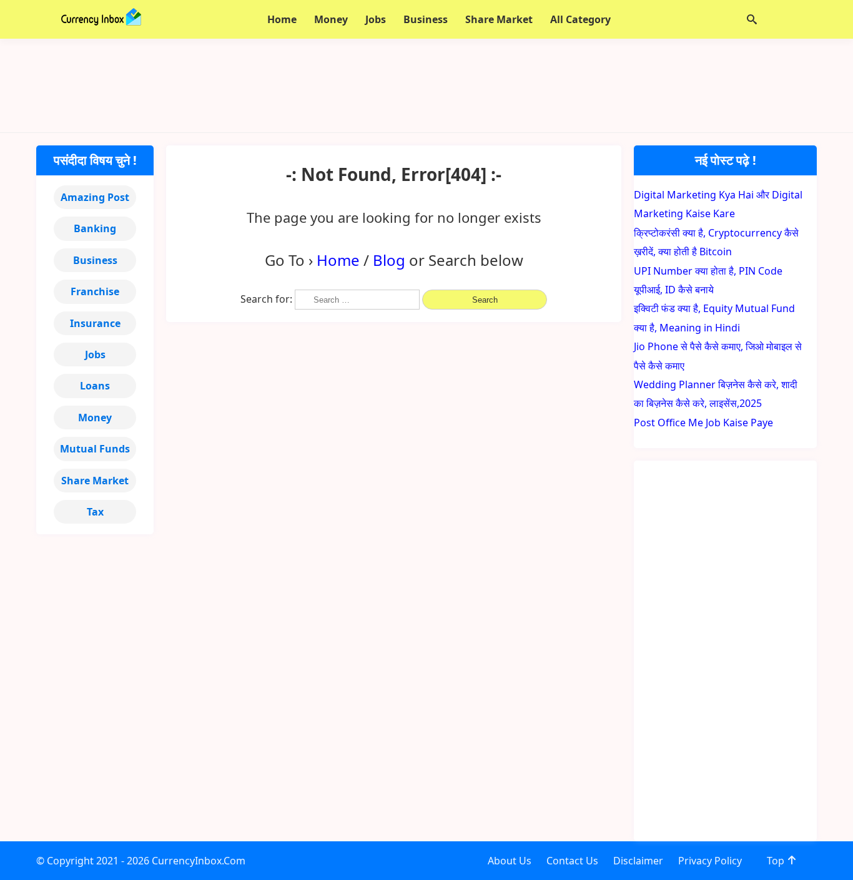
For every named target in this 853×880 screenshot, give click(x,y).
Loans (95, 386)
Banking (95, 228)
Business (95, 260)
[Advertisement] (426, 85)
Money (95, 417)
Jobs (95, 354)
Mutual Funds (95, 449)
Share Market (95, 480)
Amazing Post (95, 197)
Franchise (95, 291)
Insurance (95, 323)
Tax (95, 512)
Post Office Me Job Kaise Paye (703, 422)
